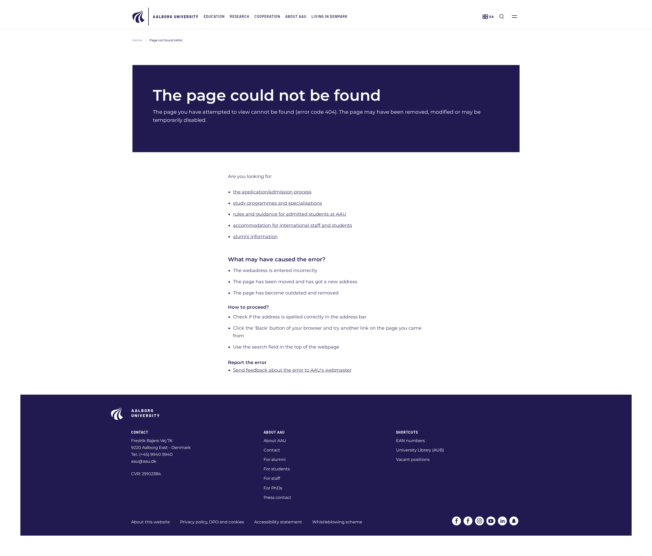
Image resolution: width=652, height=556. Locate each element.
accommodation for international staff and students (292, 225)
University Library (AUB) (420, 450)
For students (277, 469)
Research (239, 16)
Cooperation (267, 16)
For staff (272, 478)
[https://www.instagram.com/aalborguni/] (479, 520)
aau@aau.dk (143, 461)
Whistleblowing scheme (337, 522)
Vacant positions (413, 459)
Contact (272, 450)
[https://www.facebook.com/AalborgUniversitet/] (456, 520)
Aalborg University (176, 17)
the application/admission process (272, 192)
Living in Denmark (329, 16)
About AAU (295, 16)
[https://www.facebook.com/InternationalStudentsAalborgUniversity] (468, 520)
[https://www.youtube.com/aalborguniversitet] (490, 520)
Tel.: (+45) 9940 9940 (152, 454)
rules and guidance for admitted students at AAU (289, 214)
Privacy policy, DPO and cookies (212, 522)
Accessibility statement (278, 522)
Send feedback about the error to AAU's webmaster (292, 370)
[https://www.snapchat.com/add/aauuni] (513, 520)
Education (214, 16)
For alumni (275, 459)
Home (137, 40)
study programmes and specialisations (277, 203)
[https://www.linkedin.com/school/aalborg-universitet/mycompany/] (502, 520)
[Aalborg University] (138, 16)
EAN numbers (410, 440)
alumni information (255, 236)
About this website (150, 522)
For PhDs (273, 488)
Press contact (277, 497)
